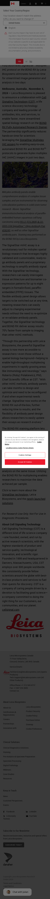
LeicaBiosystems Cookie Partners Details (20, 448)
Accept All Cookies (25, 462)
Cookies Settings (25, 455)
